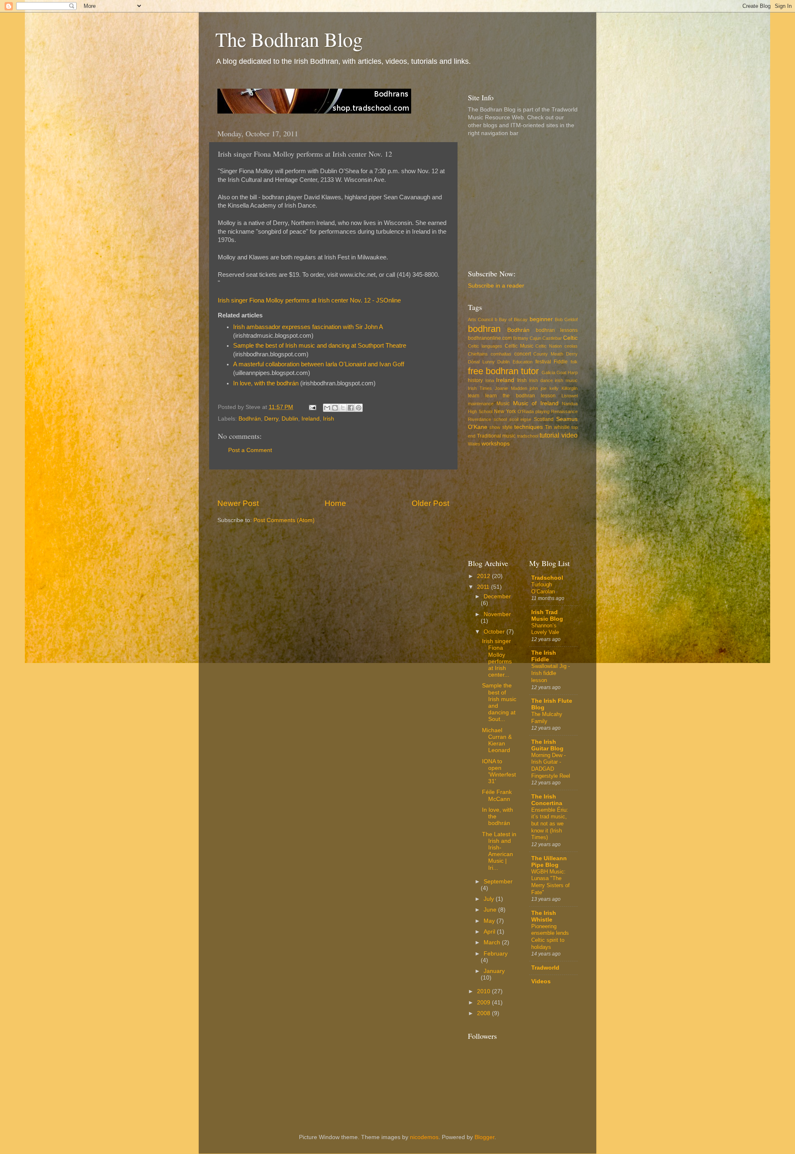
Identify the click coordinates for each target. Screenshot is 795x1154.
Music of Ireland (536, 403)
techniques (528, 427)
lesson (548, 396)
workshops (496, 443)
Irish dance (541, 380)
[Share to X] (343, 408)
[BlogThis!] (335, 408)
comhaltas (501, 353)
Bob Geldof (566, 319)
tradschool (527, 435)
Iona (489, 380)
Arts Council (480, 319)
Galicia (548, 372)
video (569, 435)
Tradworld (545, 968)
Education (522, 361)
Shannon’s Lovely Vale (545, 629)
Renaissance (564, 411)
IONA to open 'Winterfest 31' (499, 771)
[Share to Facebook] (351, 408)
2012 (484, 576)
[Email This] (327, 408)
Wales (474, 443)
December (497, 596)
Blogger (484, 1137)
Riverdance (479, 419)
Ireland (310, 419)
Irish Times (480, 388)
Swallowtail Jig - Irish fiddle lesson (550, 673)
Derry (271, 419)
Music (503, 403)
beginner (541, 319)
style (507, 427)
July (490, 899)
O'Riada (526, 411)
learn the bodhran (510, 396)
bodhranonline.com (490, 338)
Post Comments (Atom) (284, 520)
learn (473, 396)
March (493, 942)
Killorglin (569, 388)
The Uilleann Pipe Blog (549, 861)
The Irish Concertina (546, 800)
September (498, 881)
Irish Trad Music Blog (547, 615)
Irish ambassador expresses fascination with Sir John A (308, 327)
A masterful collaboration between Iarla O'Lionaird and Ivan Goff (318, 364)
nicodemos (424, 1137)
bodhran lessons (557, 330)
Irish (328, 419)
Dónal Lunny (481, 361)
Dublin (290, 419)
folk (574, 361)
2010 (484, 991)
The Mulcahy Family (546, 717)
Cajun (535, 338)
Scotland (544, 419)
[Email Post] (312, 407)
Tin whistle (557, 427)
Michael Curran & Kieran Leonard (497, 740)
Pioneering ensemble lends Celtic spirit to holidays (550, 936)
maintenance (481, 403)
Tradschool (547, 578)
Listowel (569, 395)
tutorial (549, 435)
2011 (484, 587)
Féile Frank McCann (497, 795)
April (490, 932)
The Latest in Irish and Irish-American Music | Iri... (499, 851)
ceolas (571, 346)
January (494, 971)
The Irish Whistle (543, 916)
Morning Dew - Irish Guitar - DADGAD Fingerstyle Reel (550, 765)
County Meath (548, 353)
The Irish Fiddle (543, 656)
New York (505, 411)
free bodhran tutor (503, 371)
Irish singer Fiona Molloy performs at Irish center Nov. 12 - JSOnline (309, 300)
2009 (484, 1002)
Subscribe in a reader (496, 286)
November (497, 614)
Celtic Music (519, 346)
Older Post (430, 503)
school (500, 419)
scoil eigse (520, 419)
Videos (541, 981)
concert (522, 354)
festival (543, 362)
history (475, 380)
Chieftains (478, 353)
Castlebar (552, 338)
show (494, 427)
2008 (484, 1013)
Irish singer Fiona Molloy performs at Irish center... (497, 658)
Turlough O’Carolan (543, 588)
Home (335, 503)
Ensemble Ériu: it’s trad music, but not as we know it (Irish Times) (549, 824)
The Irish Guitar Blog (547, 745)
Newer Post (238, 503)
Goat (561, 372)
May (490, 921)
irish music (566, 380)
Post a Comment (250, 450)
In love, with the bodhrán (266, 383)
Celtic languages (485, 346)
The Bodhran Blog (289, 39)
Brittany (520, 338)
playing (542, 411)
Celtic (570, 338)
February (496, 954)
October (495, 632)
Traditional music (496, 436)
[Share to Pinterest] (358, 408)
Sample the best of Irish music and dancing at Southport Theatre (319, 345)
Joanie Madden (511, 388)
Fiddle (561, 362)
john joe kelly (544, 388)
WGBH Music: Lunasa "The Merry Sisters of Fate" (550, 882)
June (491, 910)
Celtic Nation (548, 346)
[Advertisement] (333, 484)
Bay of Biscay (513, 319)
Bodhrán (249, 419)
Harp (573, 372)
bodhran (484, 329)
